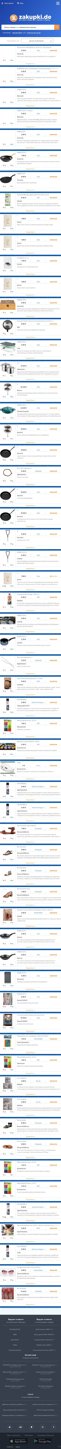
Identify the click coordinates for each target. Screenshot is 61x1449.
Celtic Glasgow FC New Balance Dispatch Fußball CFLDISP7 (39, 1309)
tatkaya (19, 1084)
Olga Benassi (21, 474)
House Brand (38, 1270)
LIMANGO (38, 1291)
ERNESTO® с (22, 89)
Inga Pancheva (22, 790)
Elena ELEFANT (22, 1000)
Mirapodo (38, 828)
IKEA (38, 1228)
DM (38, 198)
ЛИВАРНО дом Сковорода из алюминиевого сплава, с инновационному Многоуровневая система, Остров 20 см (39, 68)
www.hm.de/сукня (34, 33)
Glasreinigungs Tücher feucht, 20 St (31, 1330)
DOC (18, 327)
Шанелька (21, 369)
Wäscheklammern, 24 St (26, 720)
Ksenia (19, 264)
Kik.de (38, 1081)
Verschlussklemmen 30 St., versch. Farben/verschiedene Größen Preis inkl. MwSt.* (39, 1225)
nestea (19, 916)
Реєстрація (8, 3)
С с (18, 363)
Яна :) (19, 1316)
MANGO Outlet (38, 1354)
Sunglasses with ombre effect (29, 1267)
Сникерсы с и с (23, 258)
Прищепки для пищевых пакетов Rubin (32, 1036)
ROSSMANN (38, 913)
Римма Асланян (23, 411)
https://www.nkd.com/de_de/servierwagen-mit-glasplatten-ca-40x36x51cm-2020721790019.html (39, 1372)
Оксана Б (20, 306)
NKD (38, 681)
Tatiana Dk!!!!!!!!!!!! (23, 706)
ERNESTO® (21, 131)
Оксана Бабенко (23, 832)
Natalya (20, 600)
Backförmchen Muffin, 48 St (28, 741)
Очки (19, 762)
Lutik (19, 1252)
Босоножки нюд (23, 889)
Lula (18, 348)
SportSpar (38, 1312)
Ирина (19, 937)
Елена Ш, (20, 54)
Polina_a (20, 1400)
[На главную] (30, 17)
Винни (19, 390)
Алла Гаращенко (23, 1042)
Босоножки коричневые (26, 825)
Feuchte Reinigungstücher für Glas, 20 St (33, 195)
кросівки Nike (17, 33)
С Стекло (20, 1414)
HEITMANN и (22, 699)
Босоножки (21, 847)
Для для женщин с (24, 468)
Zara (38, 218)
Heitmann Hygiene (38, 702)
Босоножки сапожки (25, 1435)
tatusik (19, 201)
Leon (18, 1442)
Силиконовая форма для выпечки (30, 1015)
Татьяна (20, 180)
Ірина (19, 222)
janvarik (20, 432)
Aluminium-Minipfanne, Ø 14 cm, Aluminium (34, 47)
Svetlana (20, 685)
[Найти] (57, 27)
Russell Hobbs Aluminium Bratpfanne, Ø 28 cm (35, 321)
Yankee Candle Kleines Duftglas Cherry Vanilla (35, 910)
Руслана (20, 537)
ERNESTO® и (22, 552)
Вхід (21, 3)
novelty (19, 558)
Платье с (20, 1351)
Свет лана (20, 1379)
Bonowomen (21, 727)
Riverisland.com (38, 1438)
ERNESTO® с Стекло (24, 110)
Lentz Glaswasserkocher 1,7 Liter (30, 678)
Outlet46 (38, 471)
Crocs (38, 765)
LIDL (38, 50)
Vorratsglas (21, 1078)
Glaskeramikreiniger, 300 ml (28, 594)
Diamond (20, 96)
